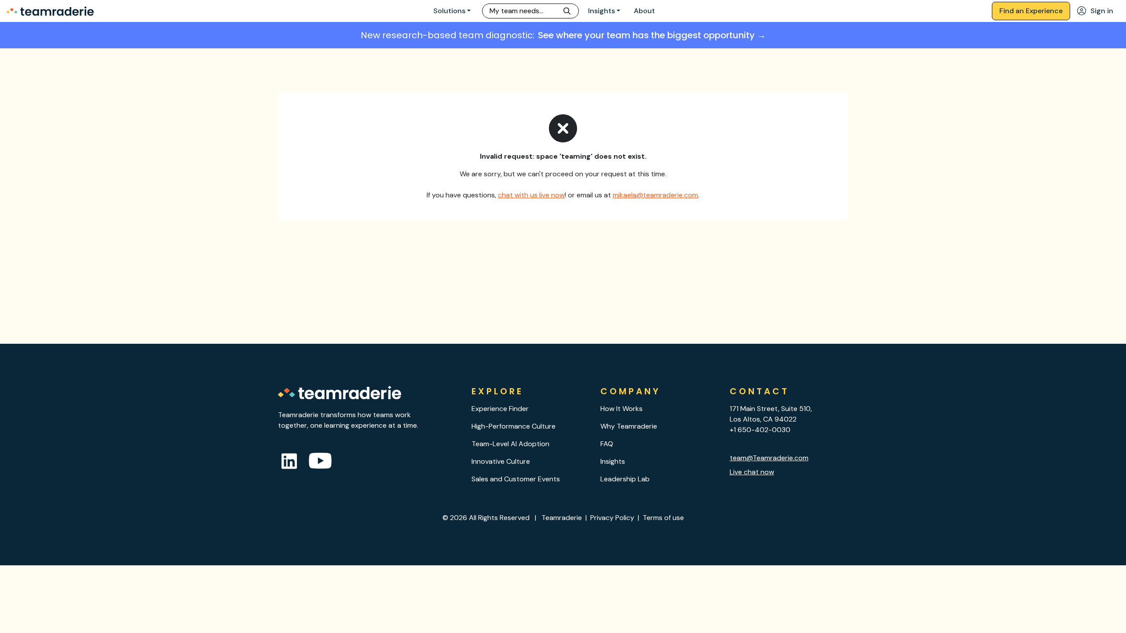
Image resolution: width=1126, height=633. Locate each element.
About (644, 10)
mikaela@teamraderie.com (655, 195)
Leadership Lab (625, 479)
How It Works (621, 408)
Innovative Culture (501, 461)
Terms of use (663, 517)
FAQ (606, 443)
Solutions (449, 10)
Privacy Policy (612, 517)
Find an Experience (1031, 10)
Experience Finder (500, 408)
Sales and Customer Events (516, 479)
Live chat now (752, 472)
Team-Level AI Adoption (510, 443)
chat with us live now (531, 195)
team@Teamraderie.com (769, 457)
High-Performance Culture (514, 426)
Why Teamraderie (628, 426)
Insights (601, 10)
